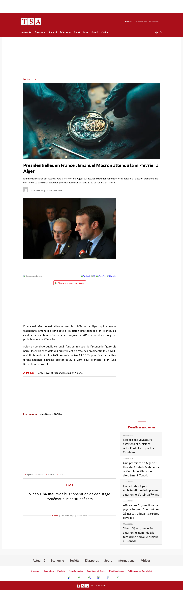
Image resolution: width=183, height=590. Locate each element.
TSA (60, 474)
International (90, 32)
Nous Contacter (76, 571)
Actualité (26, 32)
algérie (28, 474)
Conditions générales (96, 571)
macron (50, 474)
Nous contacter (141, 22)
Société (53, 32)
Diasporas (65, 32)
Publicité (128, 22)
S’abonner (35, 571)
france (39, 474)
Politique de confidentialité (140, 571)
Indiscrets (29, 79)
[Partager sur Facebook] (85, 276)
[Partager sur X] (93, 276)
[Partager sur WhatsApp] (101, 276)
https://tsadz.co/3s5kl (50, 414)
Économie (40, 32)
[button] (160, 32)
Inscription (49, 571)
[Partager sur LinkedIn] (111, 276)
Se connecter (154, 22)
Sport (77, 32)
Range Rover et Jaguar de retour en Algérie (60, 372)
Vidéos (104, 32)
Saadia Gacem (37, 190)
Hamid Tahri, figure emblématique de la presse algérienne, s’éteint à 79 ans (141, 490)
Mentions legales (116, 571)
